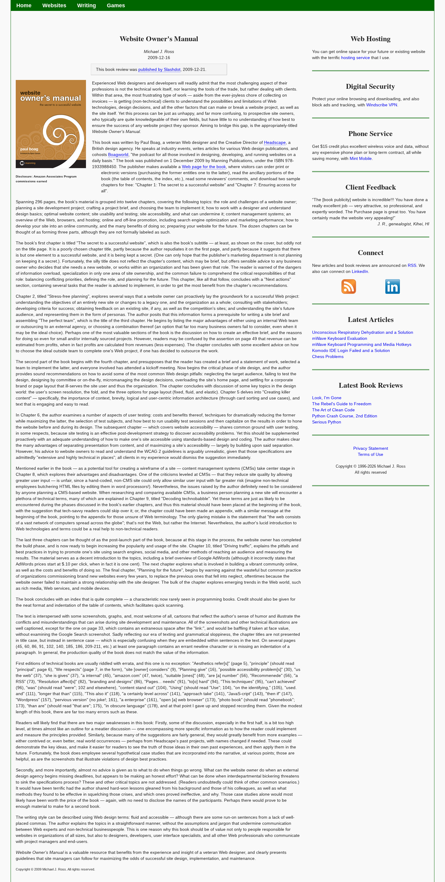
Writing (86, 5)
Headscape (275, 142)
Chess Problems (328, 356)
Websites (54, 5)
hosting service (355, 57)
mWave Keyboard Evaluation (339, 338)
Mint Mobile (361, 158)
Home (23, 5)
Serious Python (326, 421)
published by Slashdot (159, 69)
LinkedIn (360, 271)
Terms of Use (370, 454)
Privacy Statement (370, 448)
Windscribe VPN (381, 104)
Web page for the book (204, 166)
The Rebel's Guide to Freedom (341, 403)
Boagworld (118, 154)
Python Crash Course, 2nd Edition (344, 415)
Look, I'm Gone (326, 397)
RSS (412, 265)
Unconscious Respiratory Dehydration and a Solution (362, 332)
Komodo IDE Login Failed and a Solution (351, 350)
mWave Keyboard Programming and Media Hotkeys (361, 344)
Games (116, 5)
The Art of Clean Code (333, 409)
